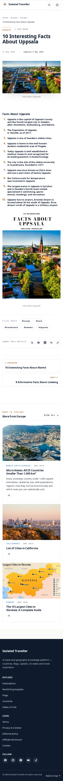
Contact (6, 745)
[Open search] (49, 5)
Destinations (9, 683)
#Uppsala (43, 327)
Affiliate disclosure (12, 739)
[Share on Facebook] (38, 342)
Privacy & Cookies (11, 727)
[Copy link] (58, 342)
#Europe (26, 321)
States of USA (9, 707)
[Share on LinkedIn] (45, 342)
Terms (5, 721)
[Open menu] (57, 5)
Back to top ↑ (53, 775)
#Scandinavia (11, 327)
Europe (14, 17)
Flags (5, 695)
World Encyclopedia (12, 689)
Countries (7, 701)
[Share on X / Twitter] (32, 342)
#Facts (39, 321)
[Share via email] (51, 342)
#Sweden (28, 327)
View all (49, 415)
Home (5, 17)
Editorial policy (10, 733)
